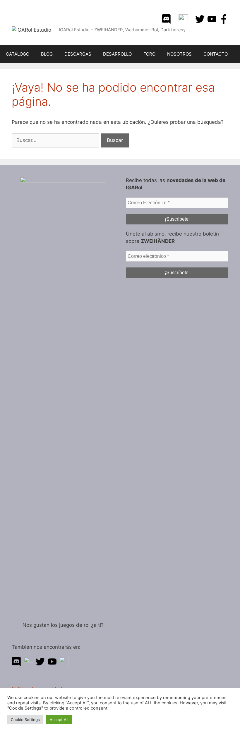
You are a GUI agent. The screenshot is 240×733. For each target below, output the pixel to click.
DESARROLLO (117, 54)
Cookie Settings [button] (25, 719)
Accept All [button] (59, 719)
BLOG (47, 54)
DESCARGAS (77, 54)
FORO (149, 54)
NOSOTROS (179, 54)
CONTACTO (215, 54)
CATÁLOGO (17, 54)
